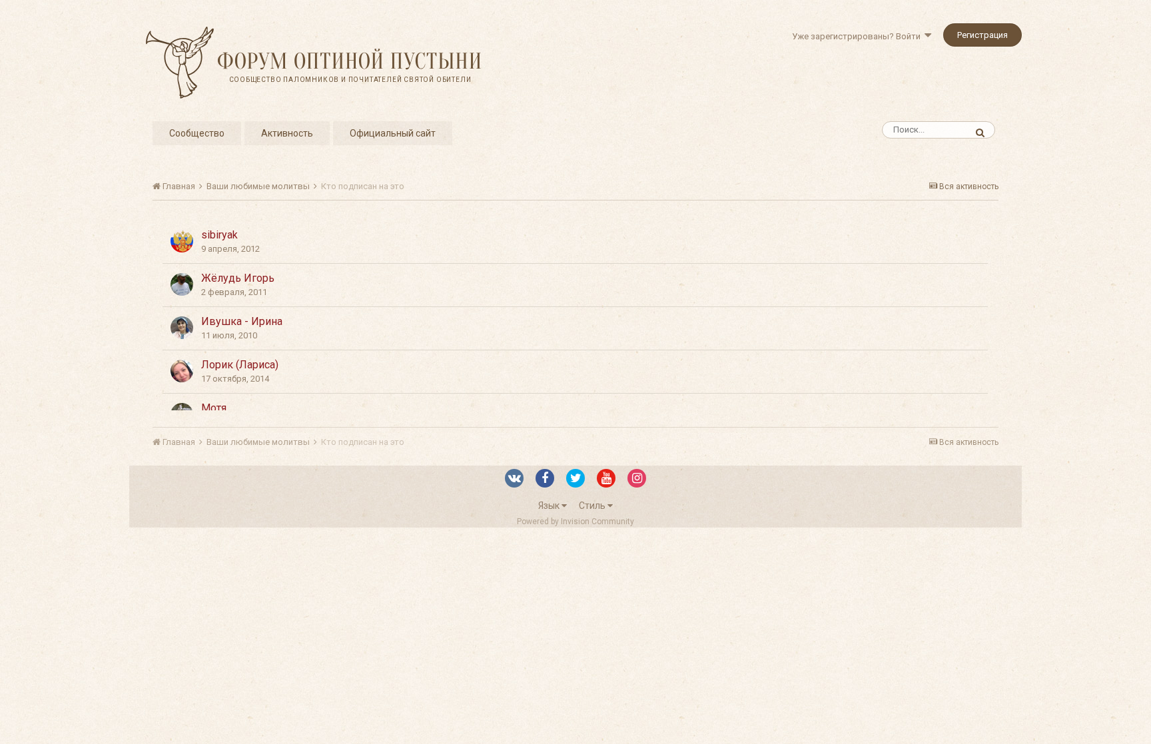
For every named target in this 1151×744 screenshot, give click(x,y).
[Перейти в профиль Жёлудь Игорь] (182, 284)
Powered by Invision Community (575, 521)
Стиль (593, 505)
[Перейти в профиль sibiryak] (182, 241)
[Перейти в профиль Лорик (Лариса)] (182, 371)
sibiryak (219, 234)
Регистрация (982, 35)
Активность (287, 133)
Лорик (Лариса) (239, 364)
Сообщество (196, 133)
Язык (550, 505)
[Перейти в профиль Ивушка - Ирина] (182, 327)
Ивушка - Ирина (241, 321)
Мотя (213, 408)
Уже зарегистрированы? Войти (858, 36)
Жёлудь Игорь (237, 278)
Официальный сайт (393, 133)
